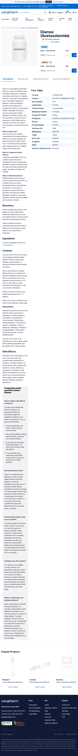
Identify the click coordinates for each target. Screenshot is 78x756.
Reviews (48, 714)
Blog (46, 711)
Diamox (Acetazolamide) (29, 28)
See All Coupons (58, 2)
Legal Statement (71, 734)
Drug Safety (66, 714)
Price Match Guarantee (46, 5)
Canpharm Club (50, 720)
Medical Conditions (51, 723)
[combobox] (55, 55)
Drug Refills (33, 714)
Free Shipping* (43, 7)
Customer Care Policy (69, 708)
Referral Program (62, 5)
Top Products (41, 19)
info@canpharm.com (8, 717)
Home (3, 28)
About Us (48, 717)
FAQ (63, 717)
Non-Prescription (35, 708)
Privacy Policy (58, 734)
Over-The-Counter (15, 19)
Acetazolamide (7, 245)
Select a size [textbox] (51, 55)
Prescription (5, 19)
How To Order (51, 19)
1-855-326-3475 (15, 6)
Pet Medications (29, 19)
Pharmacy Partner (51, 708)
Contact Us (62, 19)
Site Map (65, 711)
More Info (70, 19)
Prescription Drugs (13, 28)
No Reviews (55, 42)
